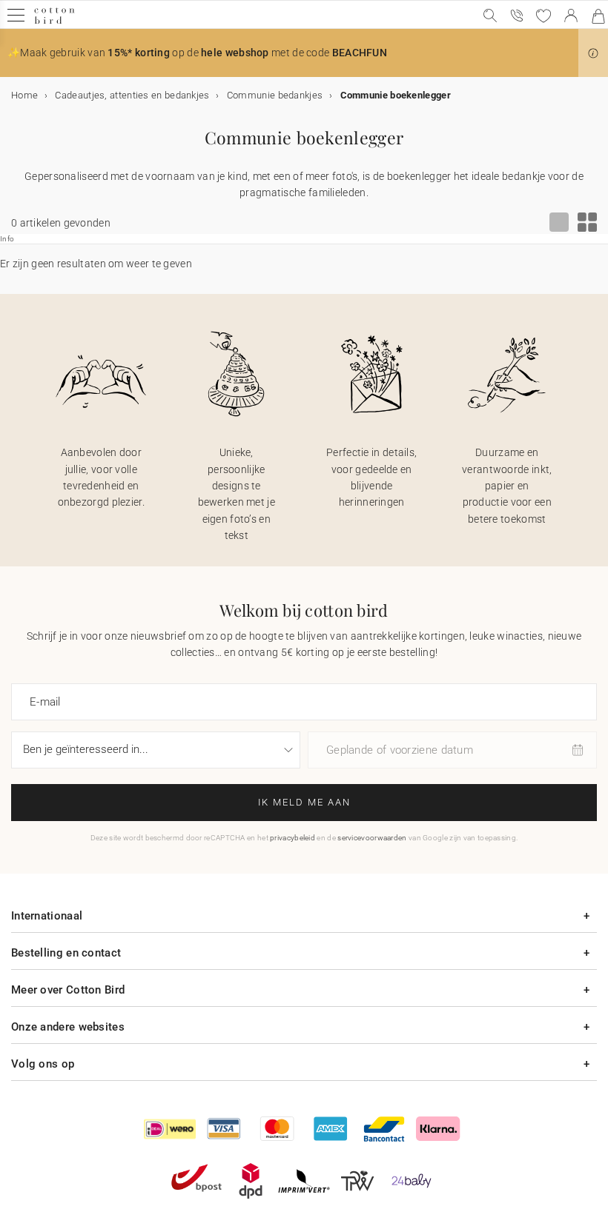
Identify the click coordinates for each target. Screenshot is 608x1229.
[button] (593, 53)
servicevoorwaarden (371, 838)
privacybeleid (292, 838)
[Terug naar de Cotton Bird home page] (54, 22)
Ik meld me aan (304, 802)
